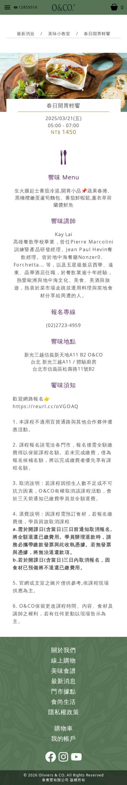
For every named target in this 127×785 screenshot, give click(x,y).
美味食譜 (63, 671)
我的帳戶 (63, 739)
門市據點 (63, 691)
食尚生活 (63, 702)
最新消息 (63, 681)
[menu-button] (7, 7)
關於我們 (63, 650)
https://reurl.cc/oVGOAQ (46, 406)
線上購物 (63, 660)
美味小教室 (59, 33)
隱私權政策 (63, 712)
